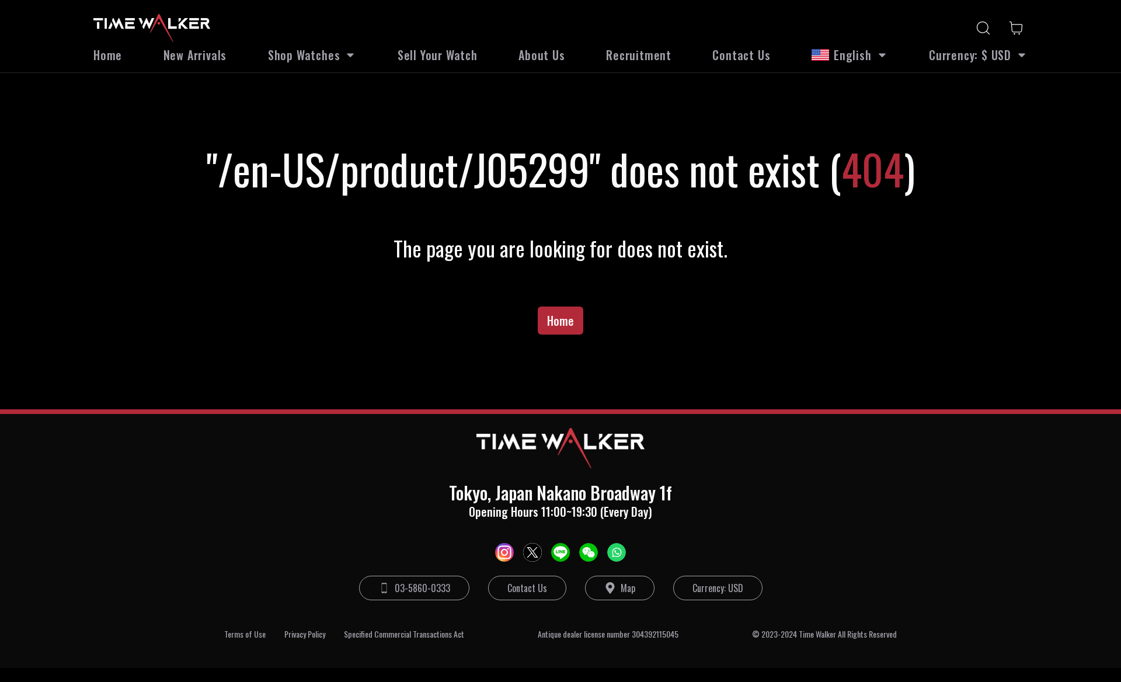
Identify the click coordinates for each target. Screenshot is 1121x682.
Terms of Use (245, 634)
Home (560, 320)
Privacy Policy (304, 634)
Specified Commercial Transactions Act (404, 634)
